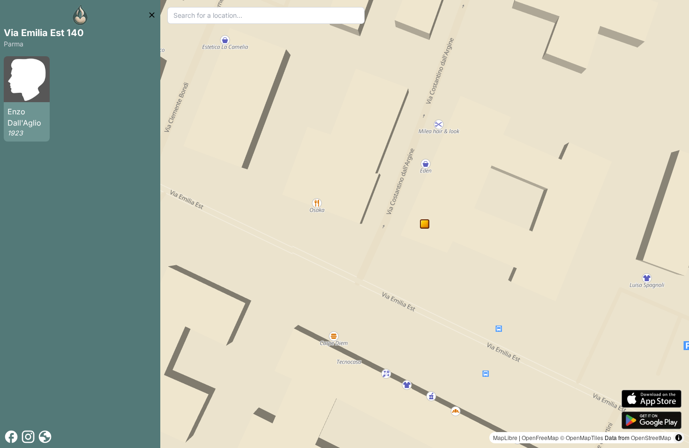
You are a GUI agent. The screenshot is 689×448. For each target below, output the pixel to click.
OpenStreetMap (651, 437)
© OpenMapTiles (581, 437)
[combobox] (266, 15)
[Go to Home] (80, 15)
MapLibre (505, 437)
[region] (424, 224)
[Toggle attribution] (678, 437)
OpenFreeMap (540, 437)
